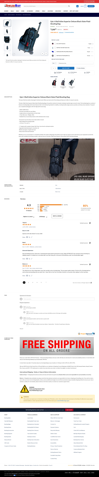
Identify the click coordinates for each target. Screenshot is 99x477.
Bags (17, 11)
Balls (12, 11)
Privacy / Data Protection (56, 446)
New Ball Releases (8, 421)
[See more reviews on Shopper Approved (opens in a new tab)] (31, 237)
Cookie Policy (54, 458)
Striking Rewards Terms (56, 452)
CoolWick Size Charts (55, 436)
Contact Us (53, 424)
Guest (24, 306)
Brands (6, 11)
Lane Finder (30, 418)
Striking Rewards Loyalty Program (81, 424)
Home (5, 14)
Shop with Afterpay (55, 430)
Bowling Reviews (31, 446)
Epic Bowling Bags (27, 14)
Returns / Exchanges (55, 421)
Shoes (22, 11)
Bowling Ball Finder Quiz (33, 421)
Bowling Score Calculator (33, 424)
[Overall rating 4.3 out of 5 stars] (54, 32)
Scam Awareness (54, 439)
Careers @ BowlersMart (79, 449)
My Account (76, 418)
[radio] (57, 204)
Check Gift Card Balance (79, 430)
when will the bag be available (29, 307)
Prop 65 (50, 465)
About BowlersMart (78, 443)
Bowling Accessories (9, 430)
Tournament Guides (32, 433)
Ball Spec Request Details (79, 433)
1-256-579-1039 (11, 465)
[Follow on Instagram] (87, 1)
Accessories (30, 11)
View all (21, 328)
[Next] (46, 53)
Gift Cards (6, 443)
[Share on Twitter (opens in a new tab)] (29, 237)
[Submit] (69, 6)
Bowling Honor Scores (79, 439)
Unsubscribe (35, 465)
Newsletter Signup (29, 465)
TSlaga (27, 311)
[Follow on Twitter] (91, 1)
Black (56, 191)
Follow (24, 309)
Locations (50, 11)
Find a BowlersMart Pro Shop (80, 446)
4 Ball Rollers (58, 188)
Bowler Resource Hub (32, 443)
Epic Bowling (19, 14)
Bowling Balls (7, 418)
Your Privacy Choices (20, 475)
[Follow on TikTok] (89, 1)
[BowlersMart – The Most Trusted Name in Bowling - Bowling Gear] (12, 6)
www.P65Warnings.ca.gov (63, 400)
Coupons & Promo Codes (10, 446)
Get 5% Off (70, 410)
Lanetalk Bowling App (79, 436)
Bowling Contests (31, 436)
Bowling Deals (7, 436)
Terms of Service (54, 449)
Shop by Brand (7, 439)
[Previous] (42, 53)
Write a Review (57, 216)
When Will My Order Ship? (57, 418)
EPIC (73, 26)
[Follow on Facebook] (85, 1)
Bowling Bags (7, 424)
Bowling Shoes (7, 427)
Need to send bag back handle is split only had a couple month (36, 318)
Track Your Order (78, 421)
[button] (77, 6)
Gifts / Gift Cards (74, 11)
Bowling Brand (11, 14)
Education (58, 11)
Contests (65, 11)
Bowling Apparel (8, 433)
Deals (43, 11)
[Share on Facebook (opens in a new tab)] (27, 237)
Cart (75, 427)
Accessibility (53, 443)
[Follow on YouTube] (94, 1)
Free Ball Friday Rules (55, 455)
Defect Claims (54, 433)
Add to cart (66, 68)
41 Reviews (61, 32)
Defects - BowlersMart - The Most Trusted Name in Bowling (57, 324)
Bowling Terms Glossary (33, 430)
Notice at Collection (8, 475)
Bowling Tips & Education (33, 439)
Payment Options (55, 427)
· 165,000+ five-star (81, 465)
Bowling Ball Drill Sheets (33, 427)
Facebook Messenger (19, 465)
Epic (56, 185)
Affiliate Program (78, 452)
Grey (59, 191)
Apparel (37, 11)
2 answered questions (69, 32)
